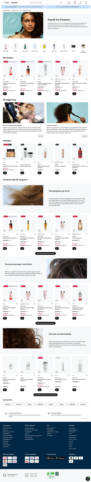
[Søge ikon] (61, 2)
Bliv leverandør (72, 448)
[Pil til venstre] (82, 418)
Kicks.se (71, 441)
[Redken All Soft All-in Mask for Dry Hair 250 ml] (11, 158)
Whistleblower (72, 431)
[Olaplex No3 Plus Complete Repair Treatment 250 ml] (28, 373)
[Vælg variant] (57, 93)
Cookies (27, 433)
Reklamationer (6, 433)
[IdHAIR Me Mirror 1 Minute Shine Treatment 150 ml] (45, 158)
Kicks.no (71, 443)
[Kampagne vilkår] (14, 90)
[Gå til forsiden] (14, 2)
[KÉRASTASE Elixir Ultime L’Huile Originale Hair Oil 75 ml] (45, 232)
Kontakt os (5, 430)
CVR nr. (70, 446)
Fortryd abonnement (7, 435)
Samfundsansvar (51, 428)
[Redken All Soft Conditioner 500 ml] (80, 232)
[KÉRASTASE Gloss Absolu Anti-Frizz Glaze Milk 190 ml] (80, 77)
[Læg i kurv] (5, 93)
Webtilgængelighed (29, 439)
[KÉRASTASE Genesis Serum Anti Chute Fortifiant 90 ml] (11, 77)
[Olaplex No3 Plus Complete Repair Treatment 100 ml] (11, 373)
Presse (70, 433)
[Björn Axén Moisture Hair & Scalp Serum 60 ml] (80, 373)
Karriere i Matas (72, 439)
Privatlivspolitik (28, 431)
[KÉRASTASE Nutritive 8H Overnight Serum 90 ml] (28, 77)
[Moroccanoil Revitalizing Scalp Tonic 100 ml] (63, 373)
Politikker (49, 433)
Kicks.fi (70, 444)
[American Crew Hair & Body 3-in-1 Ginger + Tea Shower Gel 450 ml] (80, 158)
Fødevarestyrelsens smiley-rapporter (33, 435)
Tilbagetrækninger (7, 439)
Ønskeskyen (6, 446)
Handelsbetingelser (29, 428)
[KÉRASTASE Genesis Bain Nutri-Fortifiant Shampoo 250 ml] (63, 232)
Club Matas (5, 443)
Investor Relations (73, 430)
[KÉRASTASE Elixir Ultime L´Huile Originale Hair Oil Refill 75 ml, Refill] (28, 232)
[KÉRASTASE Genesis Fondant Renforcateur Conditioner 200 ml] (45, 302)
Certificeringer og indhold (53, 431)
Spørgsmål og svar (7, 428)
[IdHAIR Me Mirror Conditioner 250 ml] (63, 158)
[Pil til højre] (90, 7)
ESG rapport (50, 435)
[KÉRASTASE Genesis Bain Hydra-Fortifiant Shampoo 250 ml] (63, 77)
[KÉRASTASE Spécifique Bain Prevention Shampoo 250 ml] (45, 373)
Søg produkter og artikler (36, 2)
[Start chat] (88, 479)
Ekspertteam (6, 441)
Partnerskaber (50, 430)
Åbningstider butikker (8, 437)
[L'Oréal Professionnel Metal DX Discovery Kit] (28, 158)
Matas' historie (72, 437)
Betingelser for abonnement (31, 430)
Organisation (72, 428)
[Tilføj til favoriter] (17, 79)
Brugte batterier (28, 437)
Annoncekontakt (73, 435)
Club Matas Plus (6, 444)
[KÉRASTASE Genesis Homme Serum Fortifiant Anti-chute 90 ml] (80, 302)
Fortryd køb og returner (8, 431)
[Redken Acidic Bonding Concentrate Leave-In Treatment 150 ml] (45, 77)
